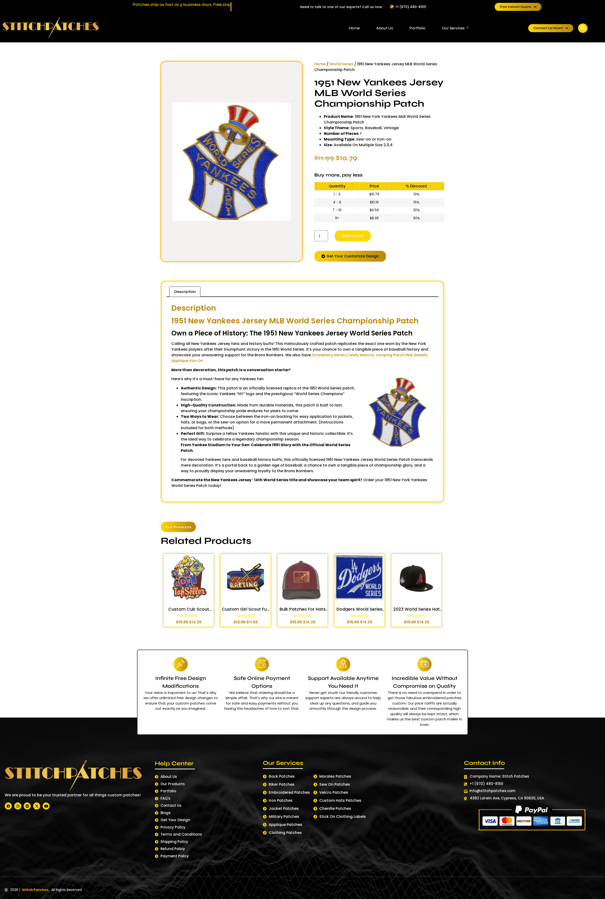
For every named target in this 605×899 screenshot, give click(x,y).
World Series (341, 64)
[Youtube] (46, 806)
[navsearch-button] (583, 28)
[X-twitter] (36, 806)
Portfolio (417, 28)
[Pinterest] (27, 806)
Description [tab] (185, 291)
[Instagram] (17, 806)
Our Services (453, 28)
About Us (384, 28)
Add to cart (353, 235)
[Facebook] (8, 806)
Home (354, 28)
